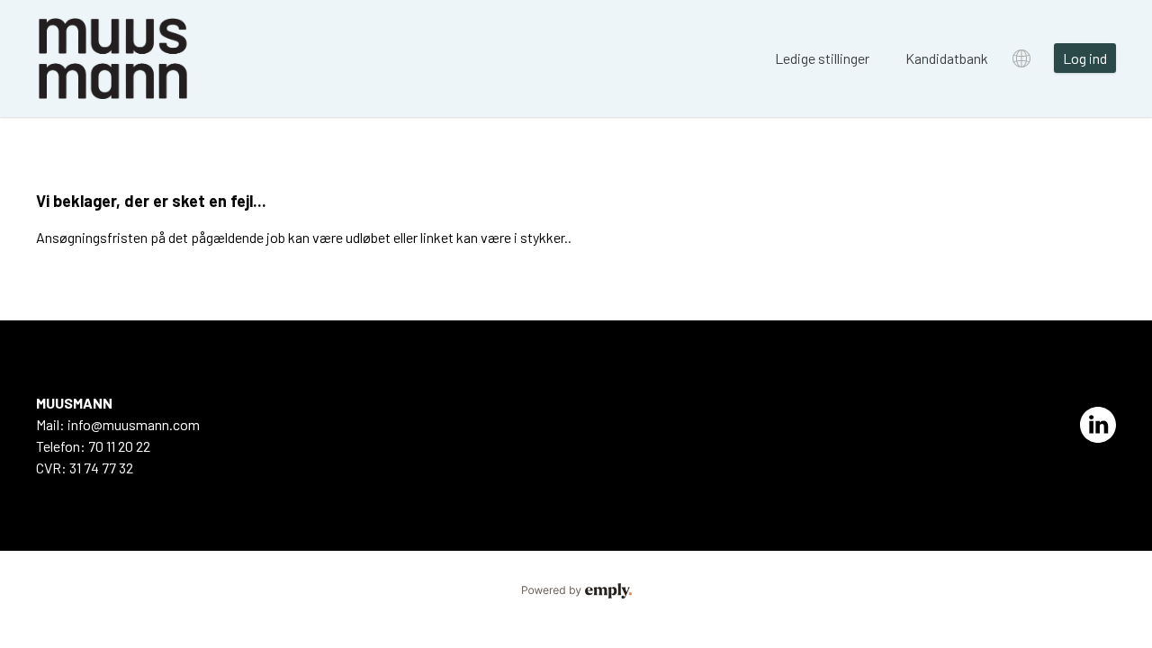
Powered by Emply (576, 591)
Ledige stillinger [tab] (822, 58)
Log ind (1085, 58)
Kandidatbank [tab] (946, 58)
